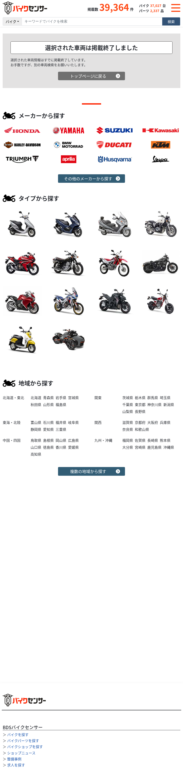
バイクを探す (18, 734)
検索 (171, 21)
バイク (11, 21)
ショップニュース (21, 752)
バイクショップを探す (25, 746)
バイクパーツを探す (23, 740)
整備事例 (14, 759)
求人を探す (16, 765)
